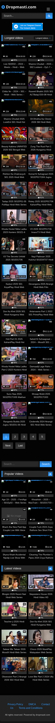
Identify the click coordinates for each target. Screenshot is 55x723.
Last (20, 445)
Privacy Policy (15, 704)
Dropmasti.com (20, 7)
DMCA (32, 704)
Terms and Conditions (30, 708)
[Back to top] (45, 714)
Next (7, 445)
